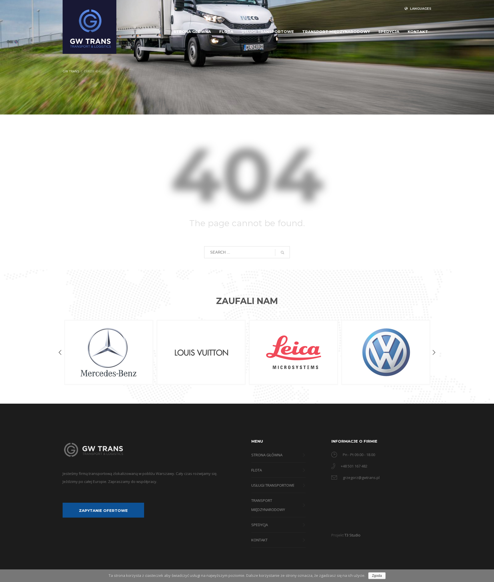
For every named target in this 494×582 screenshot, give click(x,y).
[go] (282, 252)
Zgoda (377, 576)
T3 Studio (352, 535)
